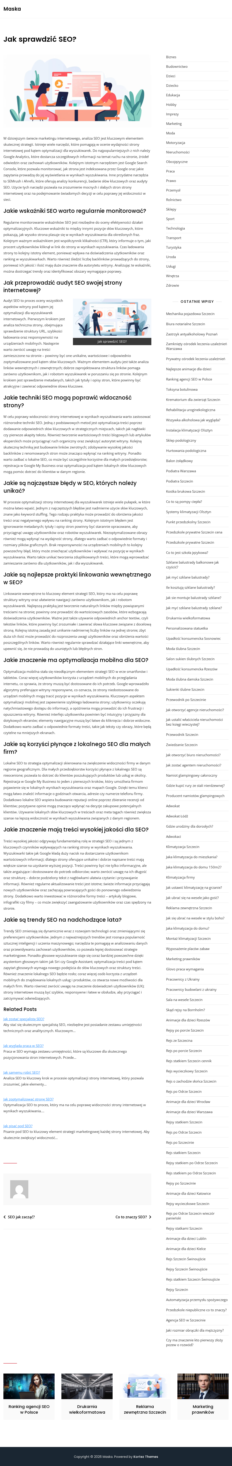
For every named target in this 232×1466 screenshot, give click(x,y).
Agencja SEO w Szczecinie (185, 1320)
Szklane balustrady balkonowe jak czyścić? (192, 564)
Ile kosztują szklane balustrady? (190, 587)
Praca (170, 171)
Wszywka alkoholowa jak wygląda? (193, 420)
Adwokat (173, 806)
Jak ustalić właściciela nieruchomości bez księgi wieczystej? (194, 722)
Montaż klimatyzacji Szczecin (188, 938)
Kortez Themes (145, 1456)
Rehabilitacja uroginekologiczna (190, 409)
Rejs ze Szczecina (179, 1040)
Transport (173, 237)
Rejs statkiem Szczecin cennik (189, 1061)
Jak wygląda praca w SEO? (23, 1045)
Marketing (174, 123)
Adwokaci (173, 836)
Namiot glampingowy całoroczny (191, 775)
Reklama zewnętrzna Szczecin (189, 908)
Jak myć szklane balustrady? (187, 577)
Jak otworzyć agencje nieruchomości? (195, 710)
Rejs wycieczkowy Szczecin (187, 1071)
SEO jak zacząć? (21, 1216)
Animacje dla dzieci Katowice (188, 1193)
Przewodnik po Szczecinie (186, 699)
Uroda (171, 256)
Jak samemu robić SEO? (21, 1072)
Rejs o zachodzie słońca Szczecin (191, 1081)
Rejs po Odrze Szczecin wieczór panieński (190, 1215)
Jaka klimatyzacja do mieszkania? (191, 857)
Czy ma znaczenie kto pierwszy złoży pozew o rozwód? (194, 1342)
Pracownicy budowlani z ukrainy (191, 989)
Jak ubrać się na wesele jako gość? (192, 897)
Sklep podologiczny (181, 440)
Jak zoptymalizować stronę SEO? (28, 1099)
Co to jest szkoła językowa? (187, 552)
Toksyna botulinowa (182, 389)
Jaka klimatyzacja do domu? (187, 928)
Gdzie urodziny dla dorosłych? (189, 826)
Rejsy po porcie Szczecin (185, 1030)
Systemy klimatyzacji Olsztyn (188, 511)
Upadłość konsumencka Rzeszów (192, 669)
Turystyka (173, 247)
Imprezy (172, 114)
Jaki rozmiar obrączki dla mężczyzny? (195, 1330)
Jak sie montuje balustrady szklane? (193, 597)
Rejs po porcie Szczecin (184, 1050)
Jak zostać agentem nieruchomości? (193, 765)
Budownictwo (177, 66)
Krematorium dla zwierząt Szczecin (193, 399)
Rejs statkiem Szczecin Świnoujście (193, 1279)
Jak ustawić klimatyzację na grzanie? (194, 887)
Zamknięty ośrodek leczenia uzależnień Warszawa (196, 346)
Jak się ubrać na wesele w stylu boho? (195, 918)
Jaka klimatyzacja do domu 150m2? (193, 867)
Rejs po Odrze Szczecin (184, 1091)
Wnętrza (172, 276)
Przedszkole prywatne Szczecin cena (194, 532)
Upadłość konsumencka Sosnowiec (193, 638)
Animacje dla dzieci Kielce (186, 1248)
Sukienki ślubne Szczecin (185, 689)
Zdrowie (172, 285)
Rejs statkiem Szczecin (183, 1152)
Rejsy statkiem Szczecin (184, 1122)
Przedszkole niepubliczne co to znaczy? (196, 1310)
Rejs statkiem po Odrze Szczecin (191, 1173)
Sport (170, 218)
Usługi (171, 266)
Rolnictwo (173, 199)
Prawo (171, 180)
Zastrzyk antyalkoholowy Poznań (192, 334)
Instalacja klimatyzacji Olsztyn (189, 430)
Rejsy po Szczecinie (181, 1183)
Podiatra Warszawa (181, 471)
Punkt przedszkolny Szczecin (188, 522)
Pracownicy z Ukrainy (183, 979)
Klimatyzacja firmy (180, 877)
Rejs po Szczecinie (180, 1142)
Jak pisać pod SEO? (17, 1126)
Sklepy (171, 209)
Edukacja (173, 95)
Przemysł (173, 190)
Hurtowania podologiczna (186, 450)
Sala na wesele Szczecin (184, 999)
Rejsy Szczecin (177, 1289)
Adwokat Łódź (177, 816)
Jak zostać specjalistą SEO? (23, 1019)
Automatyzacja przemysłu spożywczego (197, 1299)
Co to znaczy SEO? (131, 1216)
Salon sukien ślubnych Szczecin (190, 659)
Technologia (175, 228)
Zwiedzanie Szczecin (182, 744)
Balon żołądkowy (179, 460)
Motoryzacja (175, 142)
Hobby (171, 104)
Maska (12, 8)
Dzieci (170, 76)
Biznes (171, 57)
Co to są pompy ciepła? (184, 501)
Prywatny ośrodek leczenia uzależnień (195, 358)
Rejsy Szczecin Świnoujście (186, 1269)
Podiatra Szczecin (179, 481)
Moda (170, 133)
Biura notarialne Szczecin (185, 324)
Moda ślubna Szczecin (183, 648)
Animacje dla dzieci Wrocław (188, 1101)
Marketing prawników (183, 959)
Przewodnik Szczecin (182, 734)
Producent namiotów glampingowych (195, 795)
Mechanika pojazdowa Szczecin (190, 313)
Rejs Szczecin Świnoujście (185, 1259)
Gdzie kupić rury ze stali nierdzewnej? (195, 785)
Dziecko (172, 85)
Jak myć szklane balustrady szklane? (194, 608)
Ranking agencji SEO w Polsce (189, 379)
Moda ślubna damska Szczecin (189, 679)
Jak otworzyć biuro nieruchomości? (193, 755)
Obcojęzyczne (177, 161)
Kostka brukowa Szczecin (185, 491)
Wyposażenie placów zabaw (188, 948)
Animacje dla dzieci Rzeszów (188, 1020)
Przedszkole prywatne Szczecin (190, 542)
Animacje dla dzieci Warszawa (189, 1112)
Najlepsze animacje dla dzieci (188, 369)
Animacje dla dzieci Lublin (186, 1238)
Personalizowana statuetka (187, 628)
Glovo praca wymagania (185, 969)
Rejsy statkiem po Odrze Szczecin (192, 1163)
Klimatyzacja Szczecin (182, 846)
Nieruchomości (178, 152)
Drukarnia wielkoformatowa (188, 618)
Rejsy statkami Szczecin (184, 1228)
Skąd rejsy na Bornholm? (185, 1010)
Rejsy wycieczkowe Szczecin (187, 1203)
